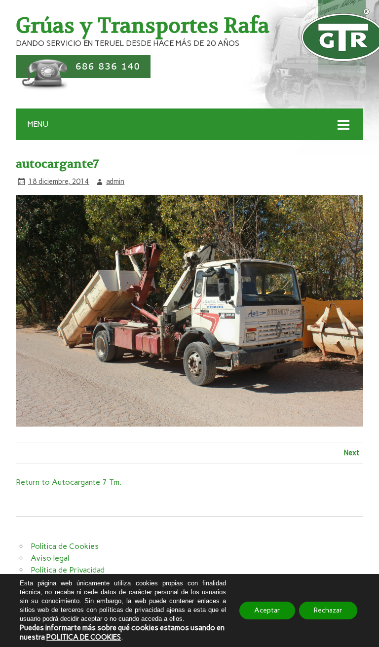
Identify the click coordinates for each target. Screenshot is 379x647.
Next (351, 452)
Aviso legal (50, 558)
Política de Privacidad (68, 570)
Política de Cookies (65, 546)
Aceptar (267, 610)
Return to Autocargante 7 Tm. (69, 482)
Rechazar (328, 610)
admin (115, 181)
